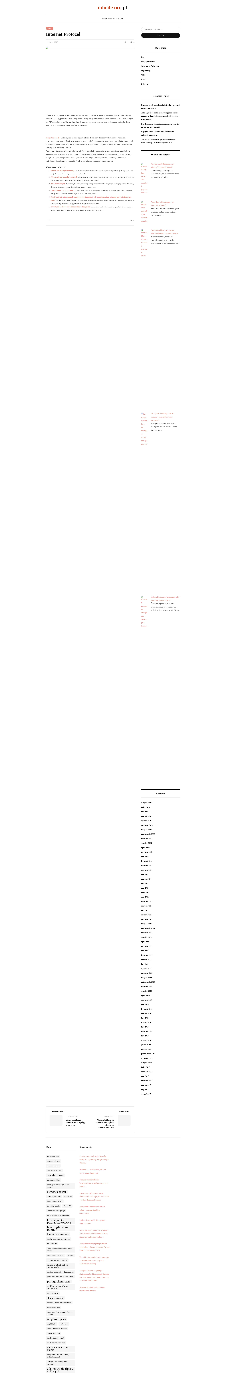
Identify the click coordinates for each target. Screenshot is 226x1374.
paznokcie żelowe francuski (60, 1276)
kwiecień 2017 (146, 1081)
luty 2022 (145, 910)
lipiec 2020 (145, 995)
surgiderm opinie (56, 1319)
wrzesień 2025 (146, 839)
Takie (50, 28)
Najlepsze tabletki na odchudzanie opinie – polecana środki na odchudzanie (92, 1210)
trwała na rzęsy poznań (55, 1338)
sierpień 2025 (146, 843)
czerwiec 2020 (146, 1000)
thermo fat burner (53, 1333)
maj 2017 (145, 1076)
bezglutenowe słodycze (53, 1161)
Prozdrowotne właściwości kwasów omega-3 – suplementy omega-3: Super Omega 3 (94, 1159)
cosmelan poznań (55, 1175)
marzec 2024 (146, 879)
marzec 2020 (146, 1013)
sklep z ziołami (55, 1297)
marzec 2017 (146, 1085)
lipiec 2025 (145, 848)
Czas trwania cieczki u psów (62, 190)
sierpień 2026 (146, 803)
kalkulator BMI (67, 1206)
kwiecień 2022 (146, 901)
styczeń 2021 (146, 969)
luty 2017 (145, 1090)
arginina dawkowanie (53, 1156)
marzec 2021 (146, 960)
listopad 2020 (146, 978)
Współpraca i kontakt (113, 18)
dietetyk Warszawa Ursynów (54, 1201)
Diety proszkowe (148, 62)
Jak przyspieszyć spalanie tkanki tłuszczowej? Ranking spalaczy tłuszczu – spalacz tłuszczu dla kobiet (94, 1196)
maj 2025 (145, 857)
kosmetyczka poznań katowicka (59, 1221)
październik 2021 (148, 928)
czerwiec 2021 (146, 946)
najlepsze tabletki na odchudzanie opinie (59, 1249)
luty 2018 (145, 1036)
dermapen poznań (57, 1191)
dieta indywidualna (54, 1196)
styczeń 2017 (146, 1094)
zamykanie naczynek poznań (57, 1362)
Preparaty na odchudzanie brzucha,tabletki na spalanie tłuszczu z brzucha (93, 1183)
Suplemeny (145, 71)
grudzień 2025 (147, 825)
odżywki (71, 1255)
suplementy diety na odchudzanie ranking (59, 1313)
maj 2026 (145, 812)
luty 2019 (145, 1027)
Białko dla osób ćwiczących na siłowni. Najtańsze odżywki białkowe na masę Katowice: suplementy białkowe (94, 1233)
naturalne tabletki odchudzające (55, 1255)
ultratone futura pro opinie (58, 1348)
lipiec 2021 (145, 942)
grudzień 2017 (147, 1045)
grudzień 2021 (147, 919)
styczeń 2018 (146, 1040)
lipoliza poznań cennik (58, 1234)
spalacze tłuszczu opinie (53, 1307)
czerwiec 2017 (146, 1072)
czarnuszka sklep (53, 1180)
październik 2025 (148, 834)
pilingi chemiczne (58, 1281)
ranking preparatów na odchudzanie (58, 1287)
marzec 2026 (146, 816)
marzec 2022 (146, 906)
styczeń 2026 (146, 821)
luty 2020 (145, 1018)
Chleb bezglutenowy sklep (54, 1170)
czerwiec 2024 (146, 870)
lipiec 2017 (145, 1067)
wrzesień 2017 (146, 1058)
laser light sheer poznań (58, 1228)
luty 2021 (145, 964)
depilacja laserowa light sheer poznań (58, 1186)
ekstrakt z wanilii (53, 1206)
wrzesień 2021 (146, 933)
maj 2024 (145, 874)
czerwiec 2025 (146, 852)
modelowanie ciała (52, 1243)
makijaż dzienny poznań (58, 1239)
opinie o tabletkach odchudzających (60, 1272)
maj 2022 (145, 897)
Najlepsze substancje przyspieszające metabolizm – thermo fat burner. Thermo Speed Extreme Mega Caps (94, 1247)
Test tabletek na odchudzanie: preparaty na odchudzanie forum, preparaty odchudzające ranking (94, 1260)
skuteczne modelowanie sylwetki (59, 1303)
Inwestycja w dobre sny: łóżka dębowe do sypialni (70, 207)
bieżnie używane (53, 1166)
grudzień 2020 (147, 973)
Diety (143, 57)
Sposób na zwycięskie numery (62, 170)
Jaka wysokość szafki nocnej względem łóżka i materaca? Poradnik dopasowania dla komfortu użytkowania (160, 116)
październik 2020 (148, 982)
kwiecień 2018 (146, 1031)
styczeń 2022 (146, 915)
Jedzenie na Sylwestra (150, 66)
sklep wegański (52, 1293)
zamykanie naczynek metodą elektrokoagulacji (58, 1356)
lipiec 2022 (145, 892)
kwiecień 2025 (146, 861)
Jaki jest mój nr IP (52, 138)
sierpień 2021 (146, 937)
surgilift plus (51, 1324)
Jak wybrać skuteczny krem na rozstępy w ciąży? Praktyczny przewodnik (162, 417)
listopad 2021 (146, 924)
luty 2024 (145, 883)
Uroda (143, 80)
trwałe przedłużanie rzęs (56, 1343)
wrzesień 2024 (146, 865)
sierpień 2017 (146, 1063)
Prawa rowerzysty (58, 184)
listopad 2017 (146, 1049)
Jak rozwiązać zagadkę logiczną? (64, 177)
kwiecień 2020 (146, 1009)
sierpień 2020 (146, 991)
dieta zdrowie (68, 1196)
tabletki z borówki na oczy (57, 1329)
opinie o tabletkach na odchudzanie (57, 1266)
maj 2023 (145, 888)
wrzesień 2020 (146, 987)
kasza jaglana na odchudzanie (58, 1215)
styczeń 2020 (146, 1022)
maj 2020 (145, 1004)
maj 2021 (145, 951)
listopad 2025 (146, 830)
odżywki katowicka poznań (57, 1260)
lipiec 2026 (145, 807)
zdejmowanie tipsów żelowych (60, 1370)
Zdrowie (144, 84)
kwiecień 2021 (146, 955)
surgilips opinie (64, 1323)
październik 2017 (148, 1054)
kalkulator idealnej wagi (56, 1211)
